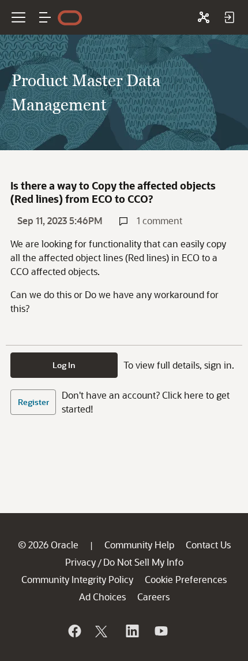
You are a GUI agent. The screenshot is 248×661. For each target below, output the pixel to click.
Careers (153, 597)
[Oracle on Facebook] (73, 631)
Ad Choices (102, 597)
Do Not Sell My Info (143, 562)
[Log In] (229, 17)
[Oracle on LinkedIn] (131, 631)
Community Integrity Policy (77, 579)
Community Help (139, 545)
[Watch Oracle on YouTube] (160, 631)
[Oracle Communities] (204, 17)
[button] (45, 17)
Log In (64, 364)
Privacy (80, 562)
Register (33, 401)
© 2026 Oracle (48, 545)
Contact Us (208, 545)
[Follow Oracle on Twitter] (102, 631)
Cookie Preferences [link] (186, 579)
